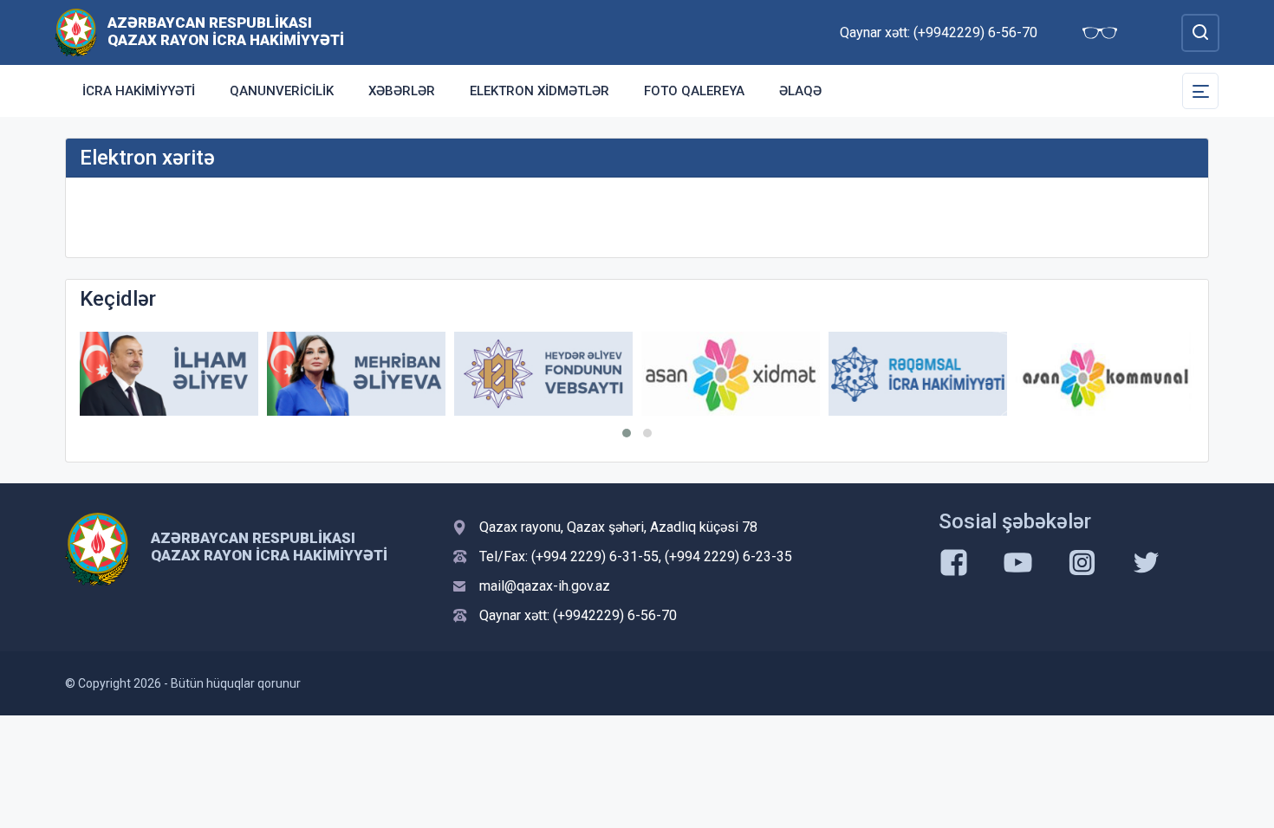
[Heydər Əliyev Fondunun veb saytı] (543, 374)
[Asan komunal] (1105, 374)
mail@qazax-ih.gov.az (544, 586)
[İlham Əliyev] (169, 374)
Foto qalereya (694, 91)
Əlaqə (800, 91)
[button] (626, 433)
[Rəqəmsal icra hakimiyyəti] (918, 374)
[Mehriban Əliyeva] (356, 374)
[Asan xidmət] (730, 374)
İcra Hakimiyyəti (138, 91)
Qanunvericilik (282, 91)
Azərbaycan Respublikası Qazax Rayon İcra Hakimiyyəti (225, 31)
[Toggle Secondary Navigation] (1200, 91)
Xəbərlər (401, 91)
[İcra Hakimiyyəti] (76, 31)
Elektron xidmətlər (539, 91)
